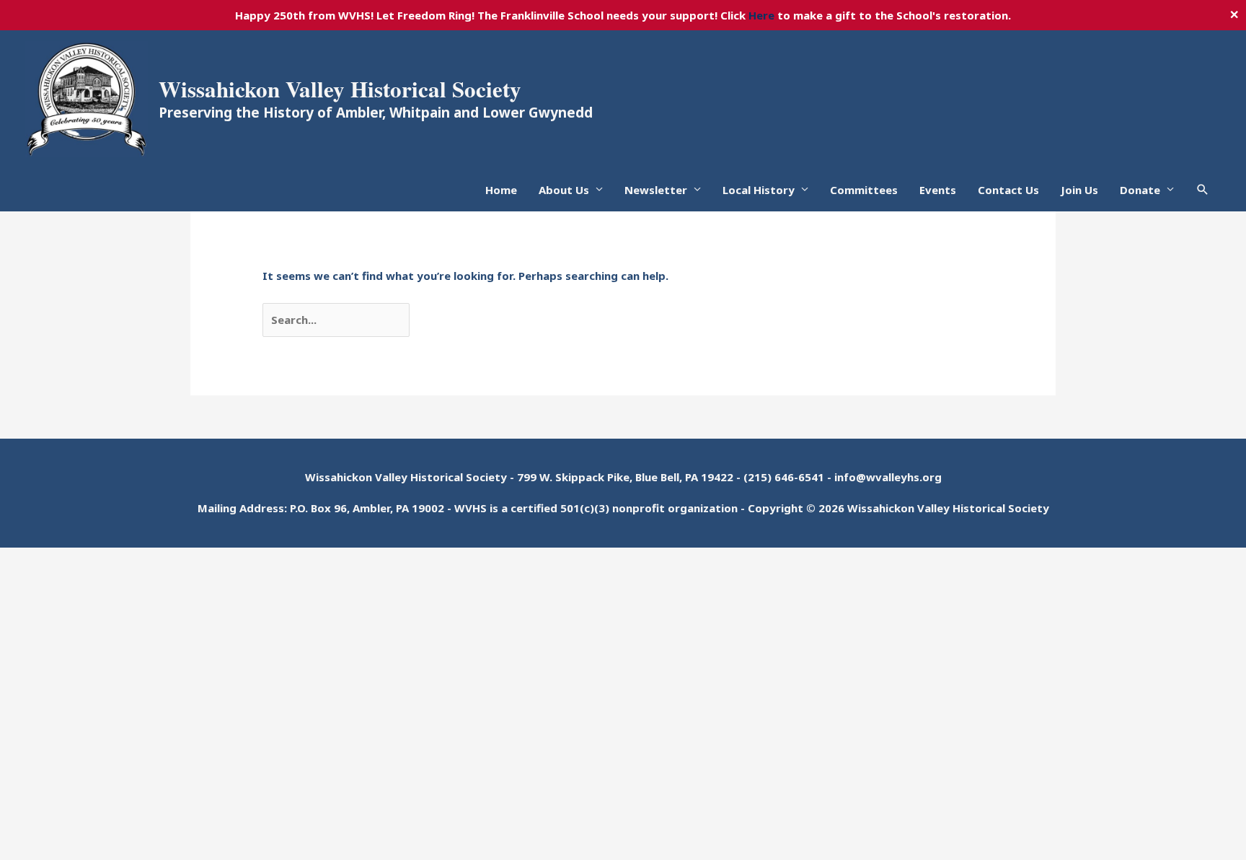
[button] (1203, 190)
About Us (564, 190)
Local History (759, 190)
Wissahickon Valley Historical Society (340, 88)
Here (761, 15)
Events (937, 190)
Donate (1140, 190)
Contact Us (1008, 190)
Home (501, 190)
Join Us (1079, 190)
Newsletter (655, 190)
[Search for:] (337, 319)
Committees (864, 190)
